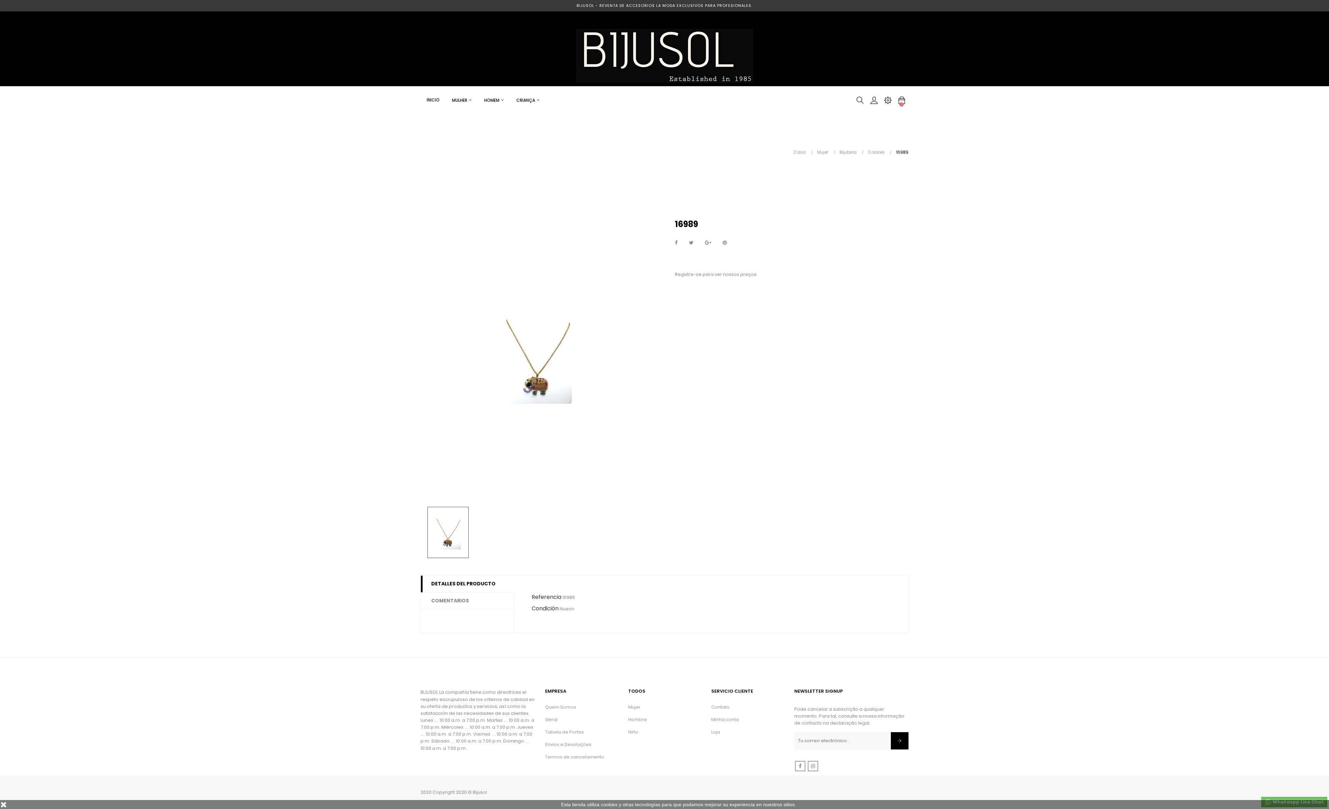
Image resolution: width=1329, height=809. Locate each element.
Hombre (637, 719)
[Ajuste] (888, 100)
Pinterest (725, 243)
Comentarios (450, 600)
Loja (715, 732)
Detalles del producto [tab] (463, 583)
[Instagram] (812, 766)
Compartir (676, 243)
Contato (720, 707)
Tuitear (691, 243)
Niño (633, 732)
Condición (545, 608)
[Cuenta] (874, 100)
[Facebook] (800, 766)
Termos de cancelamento (574, 757)
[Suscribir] (899, 740)
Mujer (634, 707)
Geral (551, 719)
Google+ (708, 243)
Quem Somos (560, 707)
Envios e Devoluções (568, 744)
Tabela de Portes (564, 732)
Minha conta (725, 719)
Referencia (546, 597)
